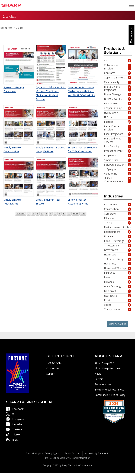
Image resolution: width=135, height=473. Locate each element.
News (98, 373)
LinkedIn (17, 424)
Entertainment (117, 231)
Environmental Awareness (109, 389)
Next (75, 213)
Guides (20, 27)
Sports (117, 304)
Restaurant (118, 245)
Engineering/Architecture (117, 227)
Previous (20, 213)
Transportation (117, 309)
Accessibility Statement (96, 453)
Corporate (117, 213)
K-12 (118, 222)
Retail (117, 300)
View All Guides (117, 323)
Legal (117, 277)
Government (117, 250)
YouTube (17, 429)
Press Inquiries (103, 384)
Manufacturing (117, 286)
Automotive (117, 204)
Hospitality (117, 263)
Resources (6, 27)
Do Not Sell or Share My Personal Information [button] (67, 457)
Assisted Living (118, 259)
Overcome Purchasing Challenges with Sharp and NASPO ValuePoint (81, 91)
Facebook (18, 409)
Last (83, 213)
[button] (131, 5)
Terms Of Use (72, 453)
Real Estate (117, 295)
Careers (99, 379)
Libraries (117, 281)
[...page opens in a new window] (17, 372)
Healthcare (117, 254)
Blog (15, 439)
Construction (117, 209)
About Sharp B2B (104, 363)
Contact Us (52, 368)
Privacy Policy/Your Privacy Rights (42, 453)
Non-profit (117, 291)
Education (117, 218)
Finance (117, 236)
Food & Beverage (117, 241)
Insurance (117, 272)
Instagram (18, 419)
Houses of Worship (117, 268)
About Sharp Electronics (108, 368)
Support (50, 373)
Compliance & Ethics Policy (110, 394)
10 (70, 213)
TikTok (16, 434)
